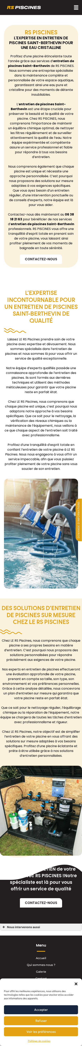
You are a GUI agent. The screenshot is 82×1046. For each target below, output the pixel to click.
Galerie (41, 971)
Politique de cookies (39, 1040)
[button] (76, 983)
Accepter (41, 1010)
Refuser (41, 1021)
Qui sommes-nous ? (41, 965)
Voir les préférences (41, 1032)
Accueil (41, 958)
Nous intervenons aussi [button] (23, 927)
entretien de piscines (36, 104)
